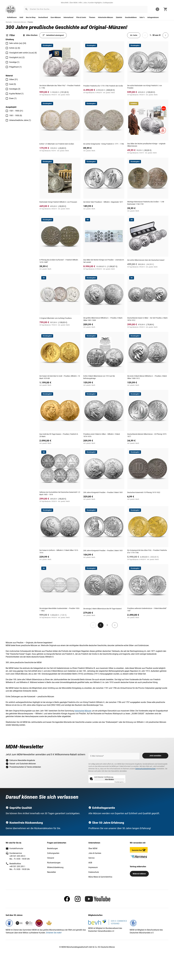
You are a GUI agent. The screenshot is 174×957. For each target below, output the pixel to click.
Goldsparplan (108, 3)
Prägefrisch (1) (15, 67)
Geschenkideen (131, 17)
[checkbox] (6, 43)
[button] (26, 9)
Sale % (142, 17)
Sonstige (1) (14, 62)
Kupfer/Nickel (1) (16, 94)
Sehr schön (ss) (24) (17, 43)
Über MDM (73, 3)
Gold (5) (12, 84)
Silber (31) (13, 79)
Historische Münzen (105, 17)
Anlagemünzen (153, 17)
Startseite (9, 22)
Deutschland (43, 17)
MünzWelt (64, 3)
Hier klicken (109, 779)
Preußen (30, 22)
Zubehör (119, 17)
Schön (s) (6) (14, 48)
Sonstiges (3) (14, 89)
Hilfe (80, 3)
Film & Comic (81, 17)
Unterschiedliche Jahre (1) (20, 120)
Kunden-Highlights (95, 3)
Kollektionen (12, 17)
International (68, 17)
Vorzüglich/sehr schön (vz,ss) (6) (23, 53)
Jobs (85, 3)
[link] (11, 9)
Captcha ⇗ (120, 782)
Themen (92, 17)
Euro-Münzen (56, 17)
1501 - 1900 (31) (16, 111)
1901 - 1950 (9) (15, 115)
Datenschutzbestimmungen (145, 769)
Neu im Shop (31, 17)
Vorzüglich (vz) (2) (17, 57)
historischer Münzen (82, 711)
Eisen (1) (13, 98)
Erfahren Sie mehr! (54, 933)
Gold (21, 17)
